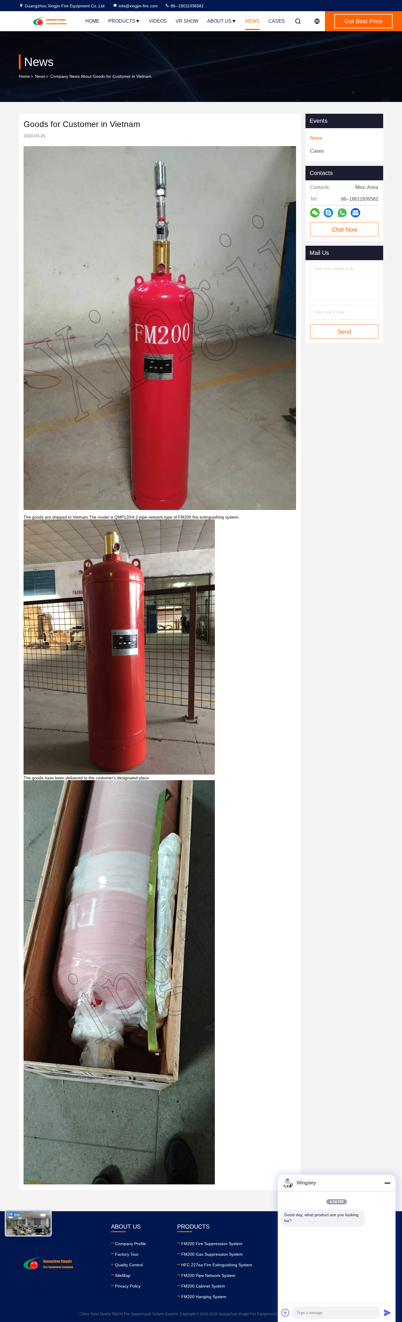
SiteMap (122, 1275)
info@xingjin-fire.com (138, 6)
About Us (219, 21)
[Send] (387, 1312)
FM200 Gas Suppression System (212, 1254)
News (252, 21)
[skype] (328, 213)
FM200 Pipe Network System (208, 1275)
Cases (276, 21)
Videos (158, 21)
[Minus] (387, 1182)
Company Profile (130, 1243)
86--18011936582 (187, 6)
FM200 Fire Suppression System (211, 1243)
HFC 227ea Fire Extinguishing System (216, 1264)
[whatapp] (342, 213)
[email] (355, 213)
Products (121, 21)
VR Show (187, 21)
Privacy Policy (128, 1286)
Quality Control (129, 1264)
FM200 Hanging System (203, 1296)
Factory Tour (127, 1254)
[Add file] (285, 1312)
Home (92, 21)
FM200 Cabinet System (203, 1286)
